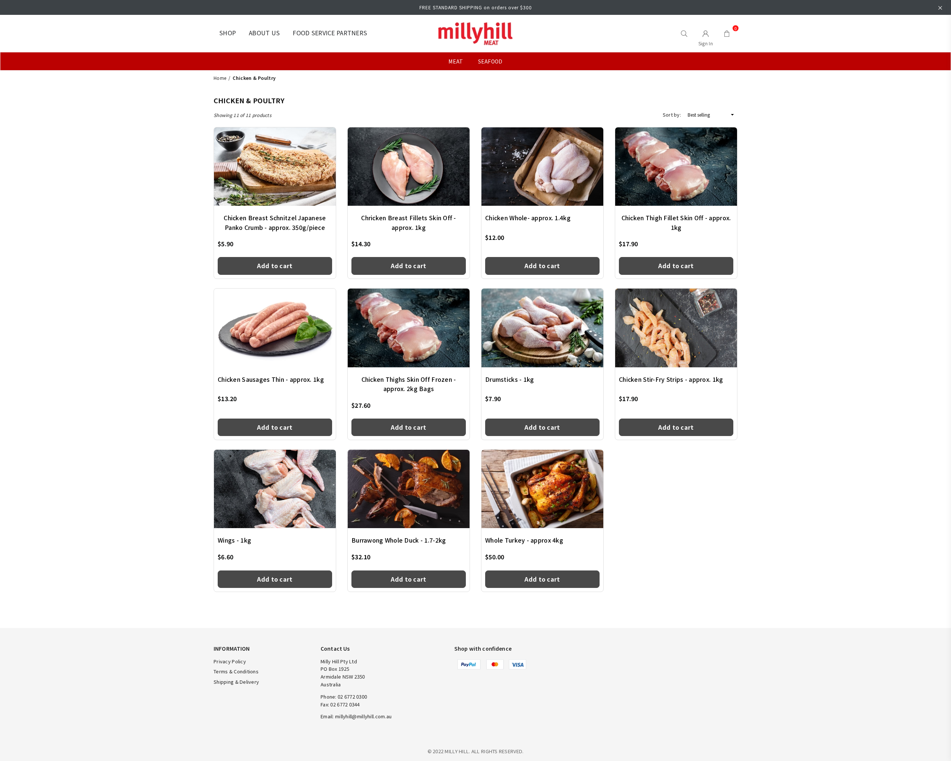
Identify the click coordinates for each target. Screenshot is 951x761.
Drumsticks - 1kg (509, 379)
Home (220, 78)
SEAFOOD (490, 61)
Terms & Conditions (236, 671)
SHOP (227, 32)
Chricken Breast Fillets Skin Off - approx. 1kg (408, 222)
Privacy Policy (230, 661)
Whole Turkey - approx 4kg (524, 540)
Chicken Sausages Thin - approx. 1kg (271, 379)
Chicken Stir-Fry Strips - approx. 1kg (671, 379)
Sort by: (672, 114)
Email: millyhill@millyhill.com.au (356, 716)
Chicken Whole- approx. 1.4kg (528, 217)
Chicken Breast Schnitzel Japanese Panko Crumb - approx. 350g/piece (275, 222)
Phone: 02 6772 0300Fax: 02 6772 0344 (344, 700)
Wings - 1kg (234, 540)
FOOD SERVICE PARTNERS (330, 32)
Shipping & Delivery (236, 681)
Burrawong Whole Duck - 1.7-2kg (398, 540)
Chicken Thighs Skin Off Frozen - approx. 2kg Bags (408, 384)
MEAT (455, 61)
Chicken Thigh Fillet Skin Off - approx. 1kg (676, 222)
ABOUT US (264, 32)
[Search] (684, 33)
